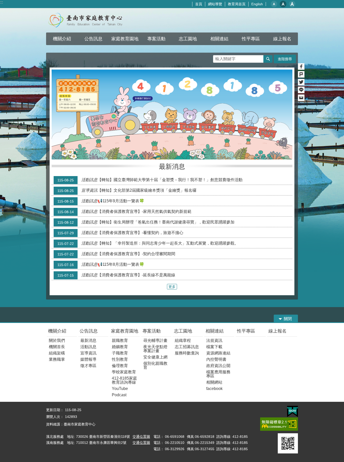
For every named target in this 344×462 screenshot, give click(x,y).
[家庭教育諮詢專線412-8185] (172, 114)
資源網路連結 (218, 353)
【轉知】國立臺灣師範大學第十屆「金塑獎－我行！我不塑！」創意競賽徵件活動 (150, 180)
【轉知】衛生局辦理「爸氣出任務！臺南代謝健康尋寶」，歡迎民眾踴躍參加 (145, 222)
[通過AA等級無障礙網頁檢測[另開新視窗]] (279, 424)
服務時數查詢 (187, 353)
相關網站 (214, 382)
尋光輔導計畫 (155, 340)
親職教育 (120, 340)
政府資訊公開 (218, 366)
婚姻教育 (120, 347)
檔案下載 (214, 347)
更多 (172, 287)
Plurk (301, 74)
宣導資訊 (88, 353)
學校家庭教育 (124, 372)
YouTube (120, 388)
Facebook (301, 66)
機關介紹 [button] (62, 38)
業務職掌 (57, 359)
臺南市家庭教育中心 (90, 20)
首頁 (198, 4)
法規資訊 (214, 340)
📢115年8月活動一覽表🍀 (100, 264)
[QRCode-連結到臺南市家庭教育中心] (288, 443)
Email (301, 97)
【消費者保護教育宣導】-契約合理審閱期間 (116, 254)
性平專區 (246, 331)
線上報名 (277, 331)
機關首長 (57, 347)
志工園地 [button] (188, 38)
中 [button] (283, 4)
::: (1, 2)
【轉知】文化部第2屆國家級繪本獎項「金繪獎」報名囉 (126, 190)
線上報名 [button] (282, 38)
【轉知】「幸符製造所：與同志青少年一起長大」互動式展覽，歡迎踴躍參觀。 (147, 243)
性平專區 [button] (251, 38)
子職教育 (120, 353)
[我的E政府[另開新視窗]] (292, 411)
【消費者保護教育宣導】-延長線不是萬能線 (116, 275)
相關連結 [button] (219, 38)
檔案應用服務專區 (218, 374)
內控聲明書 (216, 359)
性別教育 (120, 359)
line (301, 90)
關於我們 (57, 340)
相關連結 (214, 331)
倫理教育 (120, 366)
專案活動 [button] (156, 38)
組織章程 (183, 340)
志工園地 (183, 331)
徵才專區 (88, 366)
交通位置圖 (141, 437)
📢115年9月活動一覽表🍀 (100, 201)
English (257, 4)
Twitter (301, 82)
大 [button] (292, 4)
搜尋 (217, 57)
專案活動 (152, 331)
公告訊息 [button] (93, 38)
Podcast (119, 395)
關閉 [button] (288, 319)
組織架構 (57, 353)
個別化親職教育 (155, 365)
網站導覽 (215, 4)
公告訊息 (89, 331)
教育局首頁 (237, 4)
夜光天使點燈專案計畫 (155, 349)
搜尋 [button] (267, 59)
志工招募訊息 (187, 347)
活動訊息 (88, 347)
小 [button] (274, 4)
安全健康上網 (155, 357)
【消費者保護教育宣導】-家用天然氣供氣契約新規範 (124, 211)
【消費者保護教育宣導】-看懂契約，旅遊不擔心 (120, 232)
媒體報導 (88, 359)
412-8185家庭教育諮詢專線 (124, 380)
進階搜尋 (285, 59)
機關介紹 (57, 331)
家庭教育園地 (124, 331)
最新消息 (88, 340)
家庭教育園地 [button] (125, 38)
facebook (214, 388)
